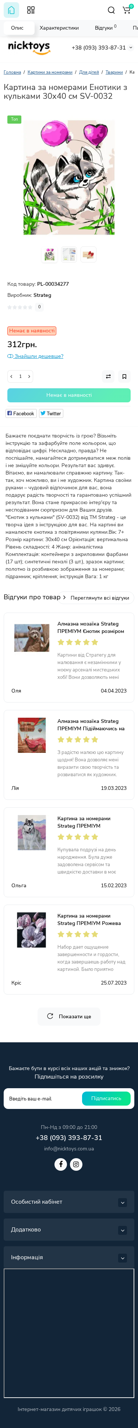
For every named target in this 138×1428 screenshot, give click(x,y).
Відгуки (106, 27)
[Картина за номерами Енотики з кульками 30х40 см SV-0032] (69, 177)
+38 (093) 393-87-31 (99, 47)
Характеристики (59, 27)
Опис (17, 27)
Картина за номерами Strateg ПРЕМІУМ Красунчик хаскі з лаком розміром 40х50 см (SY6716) (92, 829)
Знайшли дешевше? (38, 356)
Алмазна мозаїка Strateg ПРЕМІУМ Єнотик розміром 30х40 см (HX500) (90, 631)
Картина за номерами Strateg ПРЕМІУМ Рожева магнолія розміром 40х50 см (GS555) (92, 927)
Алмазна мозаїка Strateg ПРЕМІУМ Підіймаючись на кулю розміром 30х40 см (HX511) (91, 732)
